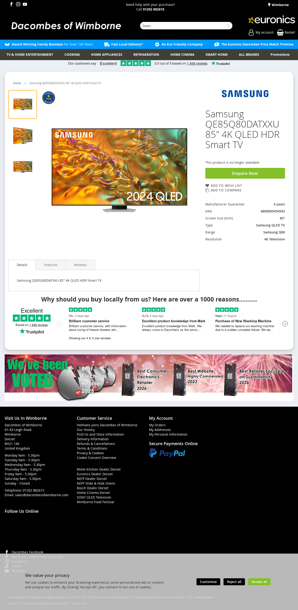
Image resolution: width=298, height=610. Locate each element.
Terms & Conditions (92, 448)
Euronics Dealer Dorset (95, 474)
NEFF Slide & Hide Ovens (96, 483)
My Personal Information (168, 434)
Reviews (80, 265)
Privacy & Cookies (90, 453)
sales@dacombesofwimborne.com (41, 495)
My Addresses (160, 429)
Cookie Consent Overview (96, 457)
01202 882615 (33, 490)
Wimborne (280, 5)
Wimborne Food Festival (95, 502)
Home (17, 83)
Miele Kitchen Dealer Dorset (99, 469)
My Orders (157, 425)
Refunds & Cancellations (96, 443)
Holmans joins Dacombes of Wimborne (107, 425)
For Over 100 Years (52, 44)
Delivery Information (93, 439)
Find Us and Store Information (100, 434)
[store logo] (66, 25)
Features (51, 265)
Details (22, 265)
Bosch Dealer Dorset (92, 488)
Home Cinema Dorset (93, 492)
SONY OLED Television (94, 497)
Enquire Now (245, 173)
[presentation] (22, 265)
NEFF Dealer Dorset (92, 478)
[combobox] (186, 25)
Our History (86, 429)
